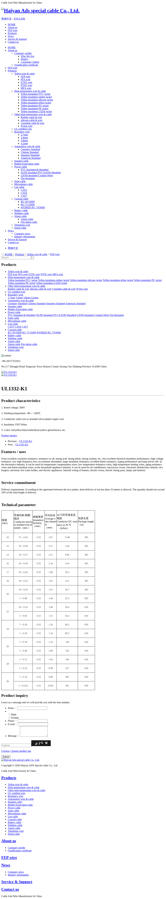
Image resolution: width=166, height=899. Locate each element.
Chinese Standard (30, 152)
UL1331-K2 (21, 444)
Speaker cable (21, 161)
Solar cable (20, 181)
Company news (22, 233)
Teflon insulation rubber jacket (36, 97)
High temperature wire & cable (30, 91)
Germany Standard (30, 149)
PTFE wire (26, 85)
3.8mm (24, 140)
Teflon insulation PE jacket (34, 108)
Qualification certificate (26, 65)
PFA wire (25, 79)
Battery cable (21, 210)
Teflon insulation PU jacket (35, 105)
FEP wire (12, 30)
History (24, 59)
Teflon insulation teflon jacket (36, 102)
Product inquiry (9, 435)
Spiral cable (20, 227)
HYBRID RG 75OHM (33, 207)
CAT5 (24, 190)
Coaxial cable (21, 198)
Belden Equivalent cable (26, 163)
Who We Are (27, 56)
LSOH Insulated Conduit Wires (37, 175)
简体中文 (6, 18)
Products (12, 33)
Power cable (20, 166)
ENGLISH (19, 18)
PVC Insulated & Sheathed (34, 169)
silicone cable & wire (31, 120)
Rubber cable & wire (31, 117)
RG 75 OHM (28, 204)
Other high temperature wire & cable (33, 114)
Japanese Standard (30, 155)
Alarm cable (20, 216)
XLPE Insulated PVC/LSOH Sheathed (41, 172)
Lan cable (19, 187)
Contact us (13, 42)
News (11, 36)
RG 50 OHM (28, 201)
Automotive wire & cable (27, 146)
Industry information (24, 236)
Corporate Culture (30, 62)
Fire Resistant (28, 178)
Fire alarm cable (29, 222)
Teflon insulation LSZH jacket (36, 111)
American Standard (31, 158)
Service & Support (17, 39)
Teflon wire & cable (24, 73)
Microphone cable (23, 184)
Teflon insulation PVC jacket (35, 94)
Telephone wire (22, 225)
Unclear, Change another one (16, 751)
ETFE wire (26, 82)
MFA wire (26, 88)
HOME (12, 24)
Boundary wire (22, 131)
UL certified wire (23, 129)
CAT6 (24, 193)
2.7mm (24, 134)
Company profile (23, 53)
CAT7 (24, 195)
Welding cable (21, 213)
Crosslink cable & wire (32, 123)
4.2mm (24, 143)
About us (12, 27)
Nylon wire (26, 126)
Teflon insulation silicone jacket (37, 99)
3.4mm (24, 137)
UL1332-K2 (25, 441)
